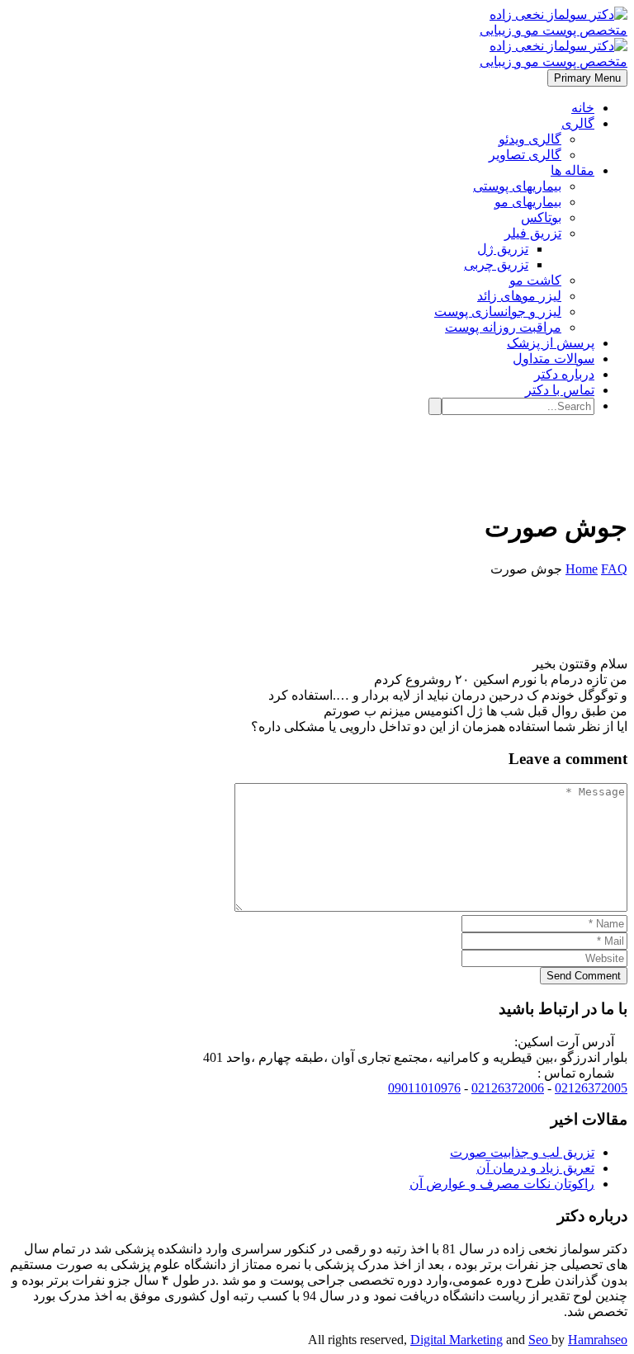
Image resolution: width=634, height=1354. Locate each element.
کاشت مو (535, 280)
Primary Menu (587, 78)
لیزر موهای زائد (519, 296)
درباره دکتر (564, 374)
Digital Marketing (456, 1340)
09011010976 (424, 1088)
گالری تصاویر (525, 155)
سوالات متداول (553, 358)
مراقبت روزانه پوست (503, 327)
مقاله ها (572, 170)
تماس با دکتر (559, 390)
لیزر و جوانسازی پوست (497, 311)
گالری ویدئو (530, 139)
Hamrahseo (597, 1340)
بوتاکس (541, 217)
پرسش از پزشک (550, 343)
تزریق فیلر (532, 233)
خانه (582, 108)
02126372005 (591, 1088)
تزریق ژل (502, 249)
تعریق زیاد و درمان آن (535, 1168)
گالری (577, 123)
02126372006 (507, 1088)
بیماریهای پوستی (517, 186)
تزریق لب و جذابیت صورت (522, 1152)
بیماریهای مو (527, 202)
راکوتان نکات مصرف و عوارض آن (501, 1184)
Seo (539, 1340)
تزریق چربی (496, 264)
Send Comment (583, 976)
